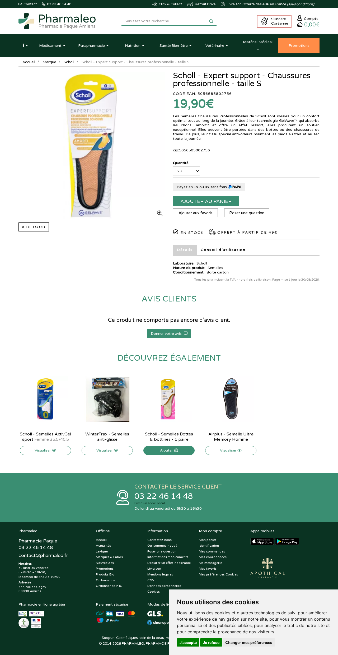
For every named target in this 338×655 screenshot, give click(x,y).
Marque (49, 62)
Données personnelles (164, 586)
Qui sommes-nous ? (162, 545)
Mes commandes (212, 551)
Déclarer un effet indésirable (169, 563)
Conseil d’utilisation (223, 250)
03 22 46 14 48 (163, 496)
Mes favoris (208, 568)
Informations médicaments (167, 557)
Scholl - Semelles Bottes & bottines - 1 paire (169, 436)
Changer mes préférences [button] (248, 642)
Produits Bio (105, 574)
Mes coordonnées (213, 557)
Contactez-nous (159, 540)
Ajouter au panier (206, 201)
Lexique (102, 551)
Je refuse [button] (211, 642)
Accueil (28, 62)
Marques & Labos (109, 557)
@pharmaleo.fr (43, 555)
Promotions (105, 568)
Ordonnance (105, 580)
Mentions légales (160, 574)
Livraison (154, 568)
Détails (185, 250)
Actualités (103, 545)
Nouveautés (105, 563)
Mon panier (207, 540)
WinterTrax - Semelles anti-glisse (107, 436)
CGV (150, 580)
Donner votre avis (167, 333)
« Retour (33, 227)
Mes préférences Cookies (218, 574)
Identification (209, 545)
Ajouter (167, 450)
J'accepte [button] (188, 642)
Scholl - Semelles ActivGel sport (45, 436)
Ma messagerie (210, 563)
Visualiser (43, 450)
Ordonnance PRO (109, 586)
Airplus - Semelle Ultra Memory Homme (230, 436)
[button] (25, 45)
